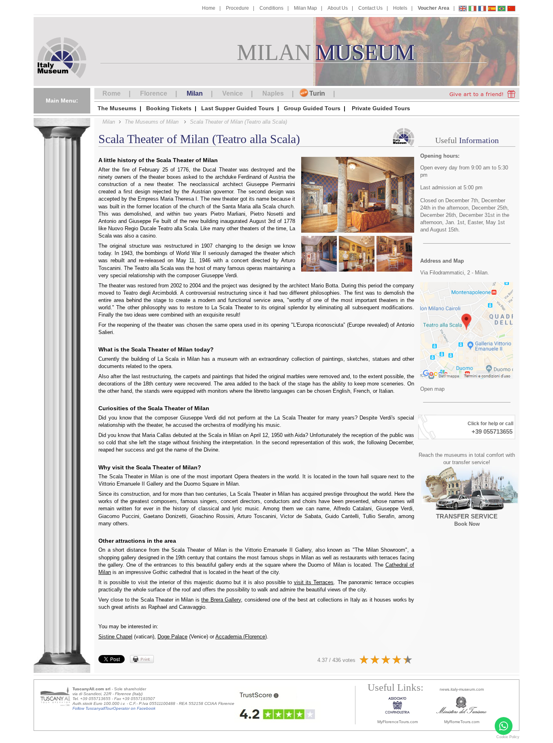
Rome (111, 93)
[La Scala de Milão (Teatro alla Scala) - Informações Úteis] (502, 9)
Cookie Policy (507, 737)
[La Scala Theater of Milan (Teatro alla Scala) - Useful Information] (463, 9)
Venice (232, 93)
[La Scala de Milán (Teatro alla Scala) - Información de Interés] (492, 9)
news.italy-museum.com (462, 689)
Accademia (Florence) (241, 637)
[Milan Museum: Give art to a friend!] (482, 93)
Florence (153, 93)
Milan (195, 93)
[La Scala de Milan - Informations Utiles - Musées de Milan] (482, 9)
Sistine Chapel (115, 637)
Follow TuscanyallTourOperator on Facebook (113, 708)
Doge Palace (172, 637)
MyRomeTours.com (461, 721)
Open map (432, 389)
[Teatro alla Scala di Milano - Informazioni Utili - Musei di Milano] (472, 9)
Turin (317, 93)
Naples (273, 93)
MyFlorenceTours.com (397, 721)
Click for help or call (490, 423)
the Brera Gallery (221, 600)
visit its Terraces (314, 582)
